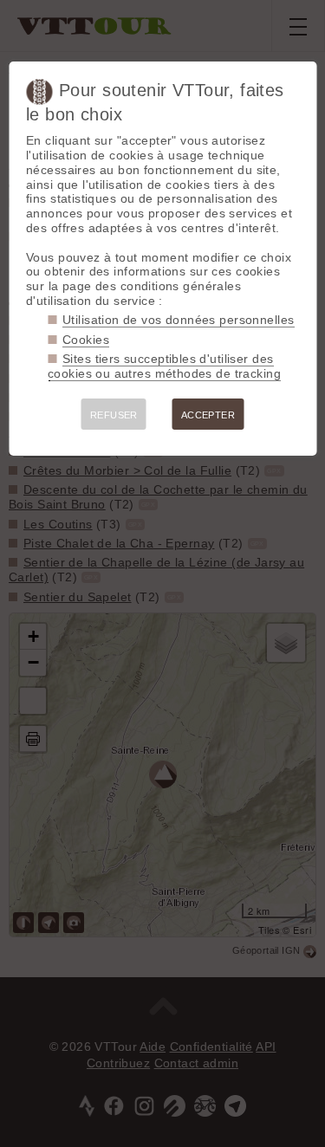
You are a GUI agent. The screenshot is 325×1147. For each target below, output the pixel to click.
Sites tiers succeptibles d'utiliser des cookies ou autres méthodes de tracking (164, 366)
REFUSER (114, 415)
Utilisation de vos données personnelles (178, 320)
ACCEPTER (208, 415)
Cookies (85, 340)
